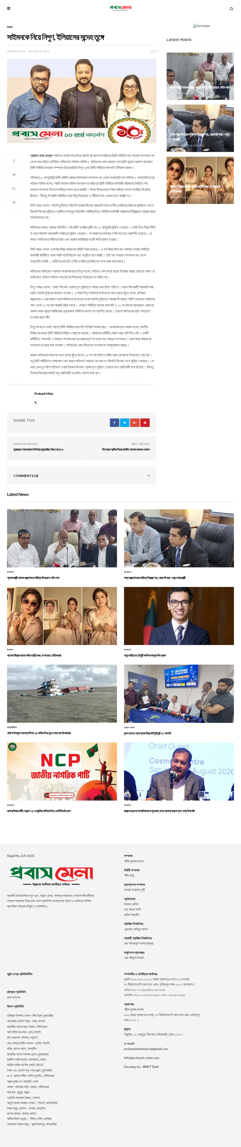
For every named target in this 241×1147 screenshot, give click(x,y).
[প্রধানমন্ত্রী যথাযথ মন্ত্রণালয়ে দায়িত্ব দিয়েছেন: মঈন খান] (200, 76)
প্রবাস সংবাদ (129, 727)
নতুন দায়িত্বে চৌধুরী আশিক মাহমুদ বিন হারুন (145, 655)
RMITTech (151, 1067)
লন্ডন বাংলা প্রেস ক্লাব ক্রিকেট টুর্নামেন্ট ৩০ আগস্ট (147, 733)
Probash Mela (16, 51)
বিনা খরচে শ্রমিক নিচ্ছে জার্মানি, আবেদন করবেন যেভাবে (126, 449)
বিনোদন (9, 27)
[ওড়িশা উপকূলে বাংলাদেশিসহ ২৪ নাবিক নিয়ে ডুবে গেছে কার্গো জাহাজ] (62, 694)
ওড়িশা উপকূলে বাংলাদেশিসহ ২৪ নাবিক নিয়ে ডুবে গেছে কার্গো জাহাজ (39, 733)
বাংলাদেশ (10, 572)
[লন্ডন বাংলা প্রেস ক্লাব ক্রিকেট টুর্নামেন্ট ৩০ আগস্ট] (179, 694)
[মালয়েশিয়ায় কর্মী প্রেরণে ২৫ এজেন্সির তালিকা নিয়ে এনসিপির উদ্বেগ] (62, 771)
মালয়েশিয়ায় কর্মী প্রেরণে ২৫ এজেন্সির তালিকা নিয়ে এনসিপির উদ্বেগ (39, 811)
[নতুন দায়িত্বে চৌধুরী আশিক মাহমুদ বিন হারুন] (179, 616)
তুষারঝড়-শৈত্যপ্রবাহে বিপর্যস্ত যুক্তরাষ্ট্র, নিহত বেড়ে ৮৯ (38, 449)
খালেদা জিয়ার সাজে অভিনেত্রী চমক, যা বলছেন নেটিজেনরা (34, 655)
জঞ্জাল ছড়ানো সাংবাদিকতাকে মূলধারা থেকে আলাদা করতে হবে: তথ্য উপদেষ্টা (159, 811)
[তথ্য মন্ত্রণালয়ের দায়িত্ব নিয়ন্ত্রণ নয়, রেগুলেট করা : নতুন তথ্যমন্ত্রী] (200, 128)
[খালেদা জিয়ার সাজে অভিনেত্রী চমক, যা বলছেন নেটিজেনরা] (200, 180)
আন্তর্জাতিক (12, 727)
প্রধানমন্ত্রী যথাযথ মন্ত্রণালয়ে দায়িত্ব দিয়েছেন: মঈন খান (200, 87)
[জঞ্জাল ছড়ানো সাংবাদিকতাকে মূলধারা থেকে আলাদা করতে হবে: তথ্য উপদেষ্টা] (179, 771)
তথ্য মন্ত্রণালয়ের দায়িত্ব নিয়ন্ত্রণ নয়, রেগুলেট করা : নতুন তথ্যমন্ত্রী (154, 578)
